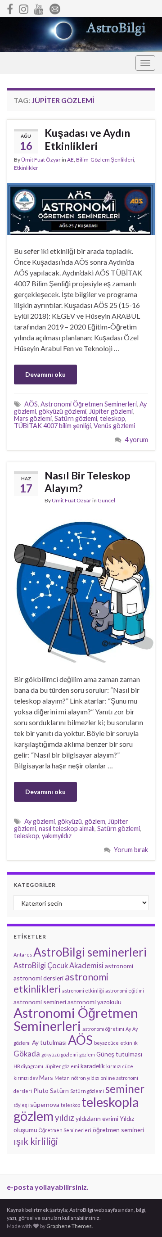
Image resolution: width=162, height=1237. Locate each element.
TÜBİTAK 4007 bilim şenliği (52, 425)
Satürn (59, 1090)
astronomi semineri (40, 1002)
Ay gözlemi (39, 821)
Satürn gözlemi (75, 418)
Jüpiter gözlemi (111, 411)
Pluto (41, 1090)
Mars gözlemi (33, 418)
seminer (124, 1088)
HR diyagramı (28, 1066)
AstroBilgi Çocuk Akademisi (59, 965)
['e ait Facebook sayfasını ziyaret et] (10, 7)
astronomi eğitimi (124, 990)
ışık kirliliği (36, 1141)
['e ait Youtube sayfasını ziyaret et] (39, 7)
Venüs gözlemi (114, 425)
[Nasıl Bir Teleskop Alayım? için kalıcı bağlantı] (81, 588)
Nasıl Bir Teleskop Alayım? (87, 481)
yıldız (64, 1118)
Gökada (27, 1053)
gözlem (95, 821)
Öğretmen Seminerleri (65, 1130)
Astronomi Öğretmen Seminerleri (88, 404)
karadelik (93, 1066)
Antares (23, 954)
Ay (128, 1029)
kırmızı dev (26, 1078)
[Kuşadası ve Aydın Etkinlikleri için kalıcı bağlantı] (81, 207)
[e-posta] (55, 7)
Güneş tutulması (119, 1054)
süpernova (44, 1104)
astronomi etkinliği (83, 990)
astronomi (119, 966)
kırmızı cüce (119, 1066)
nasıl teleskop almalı (66, 828)
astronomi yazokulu (95, 1002)
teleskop (112, 418)
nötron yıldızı (85, 1078)
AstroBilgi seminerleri (90, 952)
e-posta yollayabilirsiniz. (48, 1187)
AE (70, 159)
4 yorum (136, 439)
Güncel (106, 500)
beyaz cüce (106, 1043)
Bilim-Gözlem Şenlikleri (105, 159)
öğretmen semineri (118, 1129)
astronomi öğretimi (103, 1029)
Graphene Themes (69, 1226)
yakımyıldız (57, 836)
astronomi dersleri (38, 978)
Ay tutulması (49, 1042)
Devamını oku (45, 374)
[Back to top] (141, 1216)
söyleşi (21, 1105)
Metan (62, 1078)
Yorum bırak (131, 849)
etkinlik (129, 1043)
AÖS (31, 404)
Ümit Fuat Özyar (41, 159)
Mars (46, 1077)
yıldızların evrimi (97, 1118)
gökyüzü (70, 821)
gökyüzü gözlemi (62, 411)
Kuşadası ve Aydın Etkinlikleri (87, 139)
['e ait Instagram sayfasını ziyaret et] (23, 7)
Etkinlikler (26, 167)
